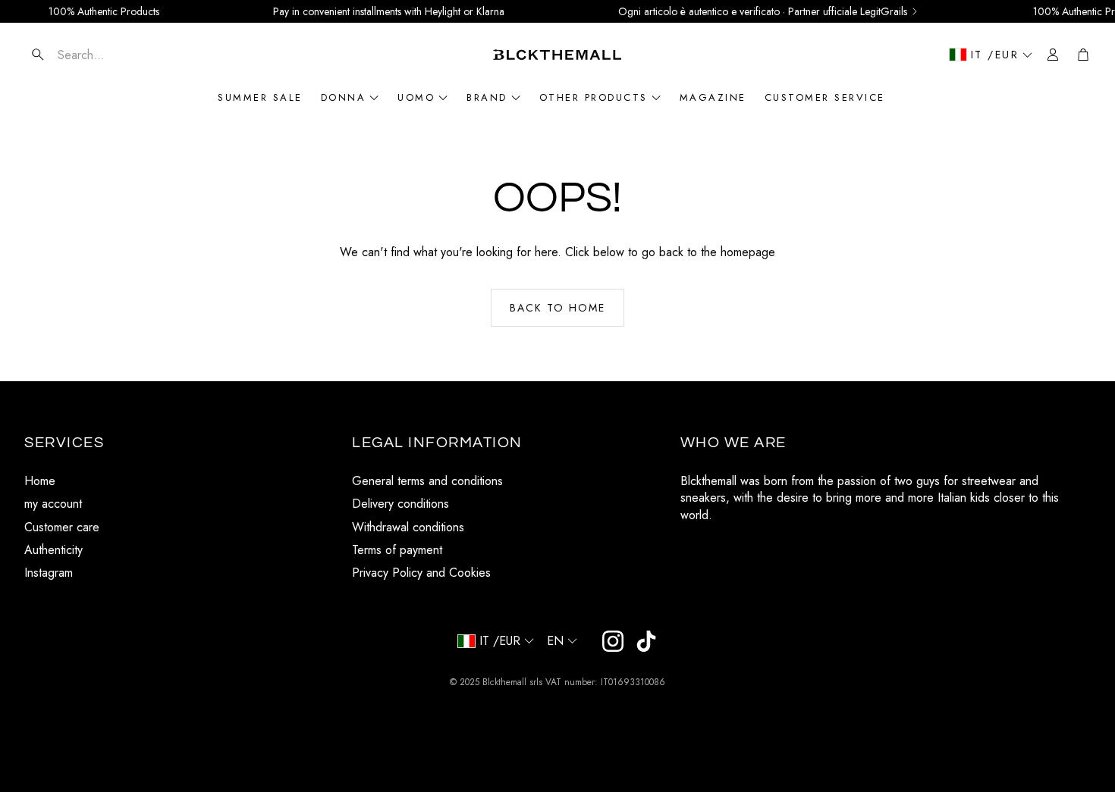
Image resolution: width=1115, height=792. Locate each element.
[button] (114, 54)
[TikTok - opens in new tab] (646, 641)
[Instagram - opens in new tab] (612, 641)
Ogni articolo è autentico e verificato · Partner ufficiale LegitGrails (762, 11)
